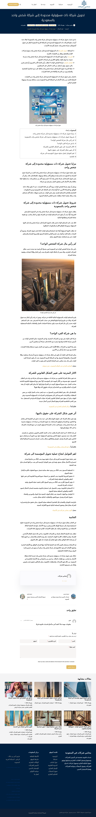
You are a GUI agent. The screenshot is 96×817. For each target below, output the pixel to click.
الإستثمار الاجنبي (34, 768)
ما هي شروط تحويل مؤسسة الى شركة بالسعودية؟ (79, 699)
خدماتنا (61, 4)
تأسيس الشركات (80, 734)
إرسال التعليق (71, 667)
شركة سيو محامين (63, 812)
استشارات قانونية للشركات (42, 25)
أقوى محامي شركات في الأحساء (62, 510)
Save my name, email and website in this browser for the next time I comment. (56, 661)
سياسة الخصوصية (33, 812)
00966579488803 (13, 4)
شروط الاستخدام (42, 812)
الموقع (35, 641)
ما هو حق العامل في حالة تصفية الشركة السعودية (20, 699)
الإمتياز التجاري (53, 768)
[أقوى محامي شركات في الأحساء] (18, 718)
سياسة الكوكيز (34, 771)
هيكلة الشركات (73, 736)
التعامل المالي (68, 62)
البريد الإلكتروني (51, 641)
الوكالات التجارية (34, 762)
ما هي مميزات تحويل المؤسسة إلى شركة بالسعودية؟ (49, 699)
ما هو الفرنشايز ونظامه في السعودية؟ (59, 447)
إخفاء (67, 130)
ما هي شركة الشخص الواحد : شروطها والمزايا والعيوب (79, 728)
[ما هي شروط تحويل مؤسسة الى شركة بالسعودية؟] (77, 689)
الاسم (73, 641)
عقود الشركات (52, 25)
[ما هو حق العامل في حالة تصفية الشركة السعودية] (18, 689)
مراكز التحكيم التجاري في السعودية (59, 406)
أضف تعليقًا (72, 647)
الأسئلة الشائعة (34, 756)
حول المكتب (53, 762)
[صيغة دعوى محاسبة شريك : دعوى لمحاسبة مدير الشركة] (48, 718)
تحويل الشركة (63, 50)
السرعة (70, 56)
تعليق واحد (23, 25)
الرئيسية (69, 4)
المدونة (52, 4)
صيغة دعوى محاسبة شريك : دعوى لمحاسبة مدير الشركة (49, 728)
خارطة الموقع (35, 759)
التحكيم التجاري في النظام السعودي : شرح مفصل (57, 366)
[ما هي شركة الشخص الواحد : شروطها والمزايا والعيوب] (77, 718)
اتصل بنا (34, 4)
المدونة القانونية (52, 765)
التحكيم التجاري (52, 774)
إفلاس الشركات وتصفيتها (26, 705)
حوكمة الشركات (80, 736)
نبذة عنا (43, 4)
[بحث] (20, 4)
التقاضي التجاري (28, 707)
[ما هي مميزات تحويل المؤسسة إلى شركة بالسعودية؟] (48, 689)
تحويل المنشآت (31, 25)
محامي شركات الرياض (19, 707)
